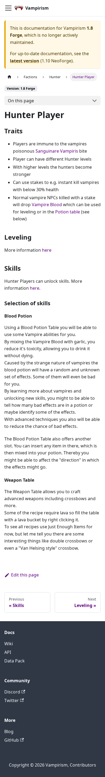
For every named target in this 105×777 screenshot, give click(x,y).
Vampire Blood (47, 205)
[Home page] (9, 77)
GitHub (11, 740)
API (7, 652)
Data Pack (14, 661)
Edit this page (25, 575)
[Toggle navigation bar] (8, 8)
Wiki (8, 644)
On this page (21, 101)
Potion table (67, 212)
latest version (24, 61)
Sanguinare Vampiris (57, 151)
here (46, 250)
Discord (12, 692)
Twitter (11, 700)
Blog (8, 731)
